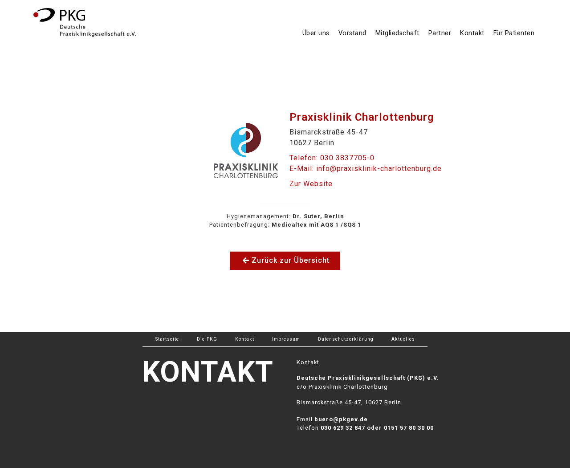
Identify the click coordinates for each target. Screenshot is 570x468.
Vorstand (352, 33)
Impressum (286, 339)
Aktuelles (403, 339)
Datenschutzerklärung (346, 339)
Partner (440, 33)
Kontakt (472, 33)
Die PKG (207, 339)
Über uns (316, 33)
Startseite (167, 339)
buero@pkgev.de (341, 419)
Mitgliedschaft (397, 33)
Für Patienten (514, 33)
